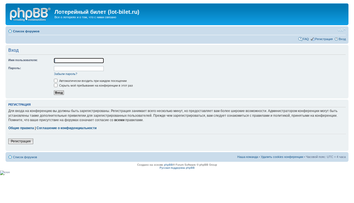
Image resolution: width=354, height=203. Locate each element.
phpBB (168, 164)
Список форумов (26, 31)
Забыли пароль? (65, 74)
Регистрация (324, 39)
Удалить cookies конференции (282, 156)
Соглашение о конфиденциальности (67, 128)
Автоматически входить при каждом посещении (92, 80)
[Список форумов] (30, 13)
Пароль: (14, 68)
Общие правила (21, 128)
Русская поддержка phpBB (177, 167)
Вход (342, 39)
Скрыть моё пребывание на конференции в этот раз (95, 85)
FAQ (306, 39)
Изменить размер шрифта (342, 30)
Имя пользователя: (23, 60)
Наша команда (247, 156)
